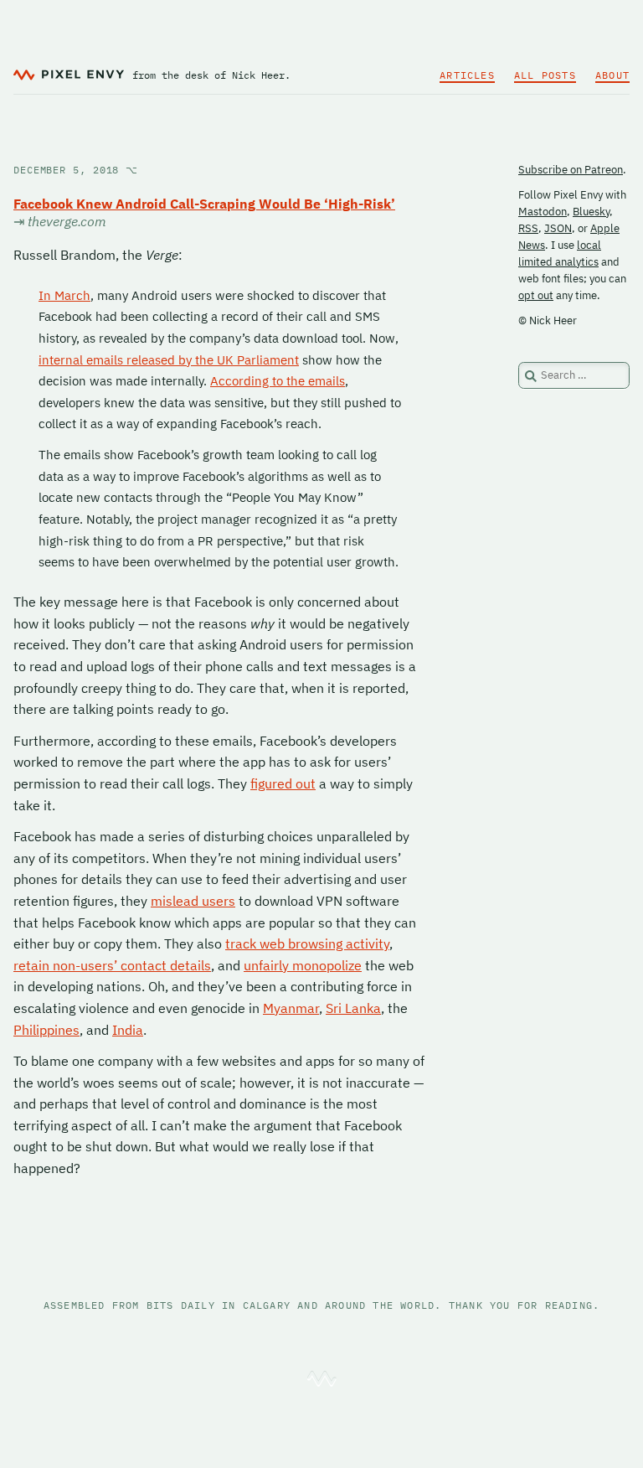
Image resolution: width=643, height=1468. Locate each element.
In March (64, 295)
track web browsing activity (307, 943)
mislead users (193, 900)
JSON (558, 228)
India (127, 1029)
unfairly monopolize (303, 965)
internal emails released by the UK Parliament (169, 360)
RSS (528, 228)
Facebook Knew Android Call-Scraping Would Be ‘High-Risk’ (204, 203)
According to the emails (277, 381)
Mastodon (542, 211)
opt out (535, 295)
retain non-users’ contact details (112, 965)
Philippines (46, 1029)
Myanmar (291, 1008)
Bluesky (591, 211)
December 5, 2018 (75, 169)
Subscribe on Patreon (570, 170)
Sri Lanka (353, 1008)
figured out (283, 783)
